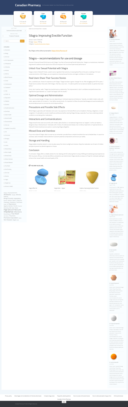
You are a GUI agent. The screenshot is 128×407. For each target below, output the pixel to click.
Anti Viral (7, 57)
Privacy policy (8, 396)
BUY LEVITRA (63, 23)
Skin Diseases (8, 220)
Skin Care (7, 172)
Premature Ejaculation (11, 218)
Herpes (16, 208)
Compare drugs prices (49, 396)
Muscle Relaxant (9, 162)
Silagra (35, 42)
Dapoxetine (7, 97)
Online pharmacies (118, 396)
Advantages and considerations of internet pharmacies (27, 396)
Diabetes (7, 101)
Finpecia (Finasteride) (115, 323)
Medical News (8, 149)
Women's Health (9, 186)
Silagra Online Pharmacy (59, 51)
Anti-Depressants (9, 60)
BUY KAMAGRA (83, 23)
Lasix (6, 142)
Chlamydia (6, 202)
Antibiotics (7, 67)
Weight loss (7, 183)
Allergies (5, 192)
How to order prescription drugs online (101, 396)
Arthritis (7, 70)
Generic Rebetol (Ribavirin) (116, 78)
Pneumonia (12, 216)
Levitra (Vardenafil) (114, 362)
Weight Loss (16, 220)
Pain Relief (7, 166)
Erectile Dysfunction (35, 28)
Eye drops (7, 111)
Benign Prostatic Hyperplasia (12, 198)
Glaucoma (20, 206)
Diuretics (7, 104)
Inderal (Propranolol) (115, 283)
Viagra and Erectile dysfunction (117, 214)
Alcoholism (7, 50)
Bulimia (10, 200)
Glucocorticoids (8, 121)
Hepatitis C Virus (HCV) (10, 128)
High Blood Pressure (12, 210)
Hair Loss (7, 125)
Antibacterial (8, 63)
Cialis (6, 91)
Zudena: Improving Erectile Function (89, 188)
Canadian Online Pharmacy (64, 399)
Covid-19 (6, 204)
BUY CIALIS (23, 23)
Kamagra (7, 138)
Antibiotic (7, 194)
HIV (6, 132)
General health (8, 118)
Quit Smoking (8, 169)
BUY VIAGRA (43, 23)
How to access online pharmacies (81, 396)
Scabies (20, 218)
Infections (18, 212)
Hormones (7, 135)
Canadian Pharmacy (28, 5)
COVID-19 (7, 94)
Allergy (6, 53)
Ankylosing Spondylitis (12, 192)
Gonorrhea (6, 208)
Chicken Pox (19, 200)
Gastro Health (8, 114)
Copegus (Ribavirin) (115, 113)
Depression (12, 204)
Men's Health (8, 152)
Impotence (8, 212)
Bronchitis (5, 200)
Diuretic (15, 206)
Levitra (6, 145)
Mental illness (8, 155)
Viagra (45, 28)
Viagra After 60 (33, 188)
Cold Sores (19, 202)
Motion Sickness (9, 159)
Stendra (7, 176)
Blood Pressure (8, 77)
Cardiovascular (8, 84)
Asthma (7, 74)
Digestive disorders (8, 206)
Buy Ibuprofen (114, 249)
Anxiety (13, 194)
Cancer (6, 80)
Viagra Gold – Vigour (59, 188)
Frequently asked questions (64, 396)
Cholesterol (7, 87)
